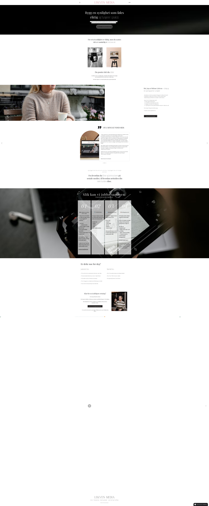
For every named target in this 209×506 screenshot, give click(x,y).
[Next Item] (206, 406)
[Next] (207, 143)
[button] (79, 2)
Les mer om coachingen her (83, 249)
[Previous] (1, 143)
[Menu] (129, 2)
